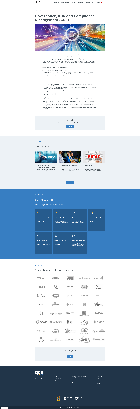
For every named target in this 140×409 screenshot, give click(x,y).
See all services (70, 182)
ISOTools (74, 2)
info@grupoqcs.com (101, 383)
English (4, 407)
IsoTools (57, 376)
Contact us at (70, 126)
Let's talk (70, 356)
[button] (56, 2)
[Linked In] (38, 378)
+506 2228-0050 (100, 376)
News (56, 380)
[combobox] (4, 408)
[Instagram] (41, 378)
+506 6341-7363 (100, 379)
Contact (98, 2)
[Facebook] (35, 378)
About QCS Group (58, 378)
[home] (37, 2)
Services (56, 375)
